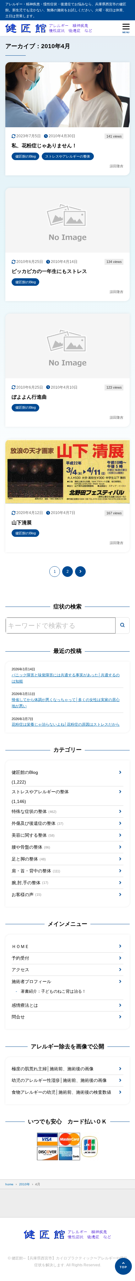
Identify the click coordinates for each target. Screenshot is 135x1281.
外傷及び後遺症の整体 (37, 823)
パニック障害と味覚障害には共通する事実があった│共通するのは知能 (66, 678)
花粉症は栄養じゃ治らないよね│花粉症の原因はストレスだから (66, 724)
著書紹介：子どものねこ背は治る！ (53, 991)
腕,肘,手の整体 (30, 882)
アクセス (20, 969)
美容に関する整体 (33, 835)
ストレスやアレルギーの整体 (40, 791)
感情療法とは (25, 1005)
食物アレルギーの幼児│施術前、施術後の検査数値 (61, 1092)
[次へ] (80, 571)
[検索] (122, 625)
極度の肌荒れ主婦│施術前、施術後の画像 (53, 1068)
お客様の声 (26, 894)
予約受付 (20, 958)
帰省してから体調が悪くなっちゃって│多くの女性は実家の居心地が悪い (66, 703)
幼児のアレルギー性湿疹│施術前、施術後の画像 (59, 1080)
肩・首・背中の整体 (36, 870)
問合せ (18, 1016)
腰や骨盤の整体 (31, 847)
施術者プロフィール (31, 981)
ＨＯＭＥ (20, 946)
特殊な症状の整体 (34, 811)
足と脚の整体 (29, 858)
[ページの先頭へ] (123, 1266)
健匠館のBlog (25, 772)
